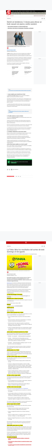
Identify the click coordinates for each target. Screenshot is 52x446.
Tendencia (9, 18)
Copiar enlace (16, 159)
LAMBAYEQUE (40, 12)
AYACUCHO (17, 12)
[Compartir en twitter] (44, 18)
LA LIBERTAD (37, 12)
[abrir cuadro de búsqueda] (44, 11)
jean (20, 166)
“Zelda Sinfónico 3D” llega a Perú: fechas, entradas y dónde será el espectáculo (19, 102)
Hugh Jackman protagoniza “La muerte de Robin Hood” (18, 26)
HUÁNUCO (32, 12)
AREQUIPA (14, 12)
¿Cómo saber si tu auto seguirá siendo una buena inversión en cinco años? (20, 80)
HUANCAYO (29, 12)
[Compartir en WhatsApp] (11, 160)
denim (16, 166)
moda (18, 166)
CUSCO (22, 12)
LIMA (43, 12)
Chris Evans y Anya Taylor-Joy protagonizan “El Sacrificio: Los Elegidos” (21, 28)
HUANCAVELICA (25, 12)
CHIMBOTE (20, 12)
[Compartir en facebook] (42, 18)
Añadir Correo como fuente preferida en (39, 15)
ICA (34, 12)
